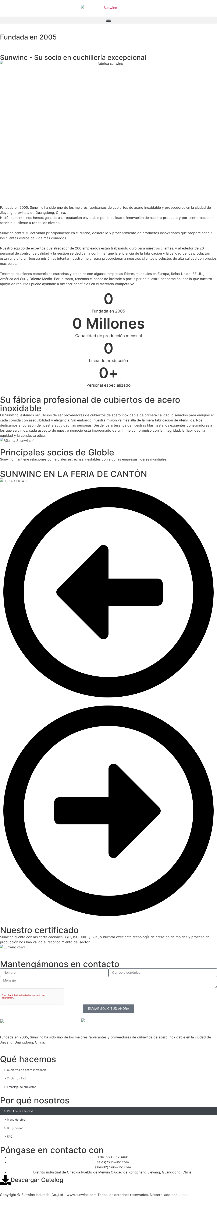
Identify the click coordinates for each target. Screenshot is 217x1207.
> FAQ (8, 1136)
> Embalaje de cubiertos (20, 1087)
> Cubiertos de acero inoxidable (25, 1070)
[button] (108, 20)
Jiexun (183, 1195)
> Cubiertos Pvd (15, 1078)
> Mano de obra (14, 1119)
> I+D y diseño (14, 1128)
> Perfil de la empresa (18, 1111)
